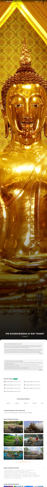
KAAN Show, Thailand (18, 475)
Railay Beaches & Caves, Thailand (27, 475)
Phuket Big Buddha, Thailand (23, 472)
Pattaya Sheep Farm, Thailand (16, 476)
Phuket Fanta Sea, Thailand (25, 471)
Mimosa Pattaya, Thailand (32, 472)
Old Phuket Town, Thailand (7, 476)
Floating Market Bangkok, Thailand (27, 476)
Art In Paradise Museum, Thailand (19, 470)
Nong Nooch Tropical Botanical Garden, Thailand (11, 472)
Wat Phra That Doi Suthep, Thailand (9, 470)
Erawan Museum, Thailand (36, 475)
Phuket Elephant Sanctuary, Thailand (9, 475)
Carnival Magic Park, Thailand (29, 470)
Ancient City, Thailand (36, 476)
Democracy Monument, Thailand (8, 471)
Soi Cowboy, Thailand (17, 471)
